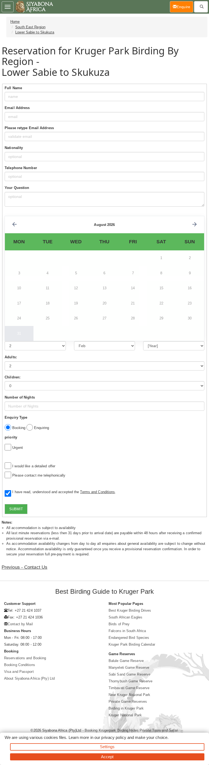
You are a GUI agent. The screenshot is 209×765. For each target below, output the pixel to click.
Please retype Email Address (29, 128)
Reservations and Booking (25, 658)
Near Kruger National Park (129, 695)
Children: (12, 377)
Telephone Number (21, 168)
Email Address (17, 108)
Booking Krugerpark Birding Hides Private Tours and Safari (132, 730)
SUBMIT (16, 509)
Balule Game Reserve (126, 661)
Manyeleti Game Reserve (129, 668)
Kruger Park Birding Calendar (132, 644)
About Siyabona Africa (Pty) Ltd (29, 678)
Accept (107, 756)
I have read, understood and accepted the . (63, 492)
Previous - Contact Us (24, 567)
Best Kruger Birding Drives (130, 610)
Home (15, 22)
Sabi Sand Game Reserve (129, 674)
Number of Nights (20, 397)
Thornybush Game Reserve (130, 681)
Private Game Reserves (128, 701)
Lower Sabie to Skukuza (34, 32)
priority (11, 437)
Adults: (11, 357)
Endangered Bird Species (129, 638)
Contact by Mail (20, 624)
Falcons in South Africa (127, 631)
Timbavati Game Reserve (129, 688)
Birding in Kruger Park (126, 708)
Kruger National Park (125, 715)
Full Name (13, 88)
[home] (34, 7)
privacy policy (113, 737)
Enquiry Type (16, 417)
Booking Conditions (19, 665)
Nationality (14, 148)
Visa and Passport (19, 672)
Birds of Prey (119, 624)
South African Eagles (125, 617)
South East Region (30, 27)
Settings (107, 746)
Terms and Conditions (97, 492)
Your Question (17, 188)
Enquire (185, 6)
